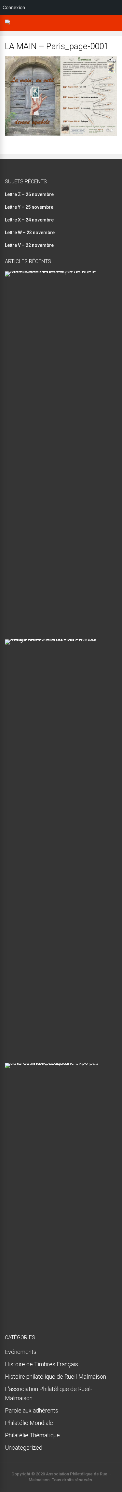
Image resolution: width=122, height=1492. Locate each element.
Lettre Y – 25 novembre (29, 207)
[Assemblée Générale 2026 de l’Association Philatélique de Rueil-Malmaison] (58, 271)
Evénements (20, 1351)
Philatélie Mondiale (29, 1422)
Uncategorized (23, 1447)
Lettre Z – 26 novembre (29, 194)
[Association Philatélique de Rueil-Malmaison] (9, 24)
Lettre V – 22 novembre (29, 245)
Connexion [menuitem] (14, 7)
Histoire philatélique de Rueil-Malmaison (55, 1376)
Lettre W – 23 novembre (30, 232)
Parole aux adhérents (31, 1410)
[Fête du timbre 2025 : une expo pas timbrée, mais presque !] (58, 1062)
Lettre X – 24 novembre (29, 219)
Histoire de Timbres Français (41, 1364)
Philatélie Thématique (32, 1435)
